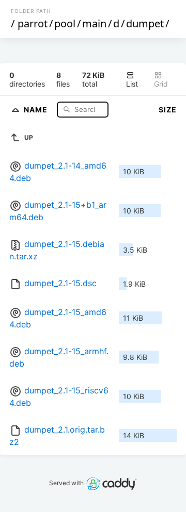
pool (64, 23)
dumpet (145, 23)
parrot (33, 23)
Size (168, 109)
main (94, 23)
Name (37, 109)
